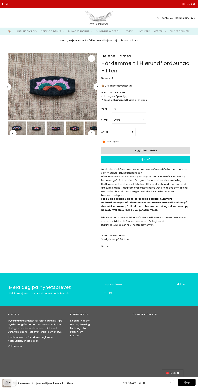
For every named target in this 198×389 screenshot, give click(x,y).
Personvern (76, 331)
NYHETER (145, 31)
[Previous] (7, 86)
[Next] (97, 86)
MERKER (158, 31)
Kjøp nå (146, 159)
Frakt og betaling (80, 324)
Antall (104, 132)
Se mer (105, 246)
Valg (104, 108)
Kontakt (74, 335)
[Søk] (158, 17)
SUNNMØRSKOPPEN (108, 31)
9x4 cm (123, 180)
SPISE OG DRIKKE (51, 31)
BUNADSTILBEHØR (78, 31)
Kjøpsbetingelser (80, 320)
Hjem (63, 40)
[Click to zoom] (91, 58)
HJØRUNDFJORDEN (26, 31)
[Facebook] (2, 4)
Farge (104, 119)
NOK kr (191, 4)
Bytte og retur (78, 328)
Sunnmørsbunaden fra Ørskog (164, 180)
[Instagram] (6, 4)
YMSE (129, 31)
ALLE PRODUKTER (180, 31)
